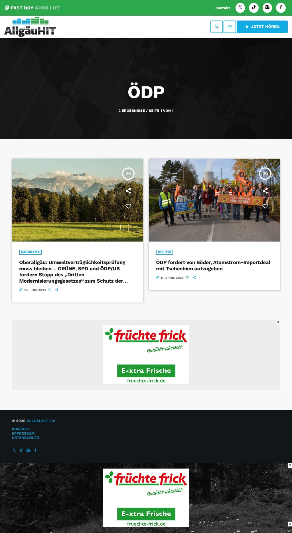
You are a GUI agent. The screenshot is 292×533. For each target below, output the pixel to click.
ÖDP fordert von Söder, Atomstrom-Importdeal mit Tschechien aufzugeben (213, 266)
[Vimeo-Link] (30, 27)
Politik (164, 252)
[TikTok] (254, 8)
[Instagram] (267, 8)
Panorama (30, 252)
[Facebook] (281, 8)
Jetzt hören (262, 26)
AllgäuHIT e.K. (42, 421)
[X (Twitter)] (240, 8)
